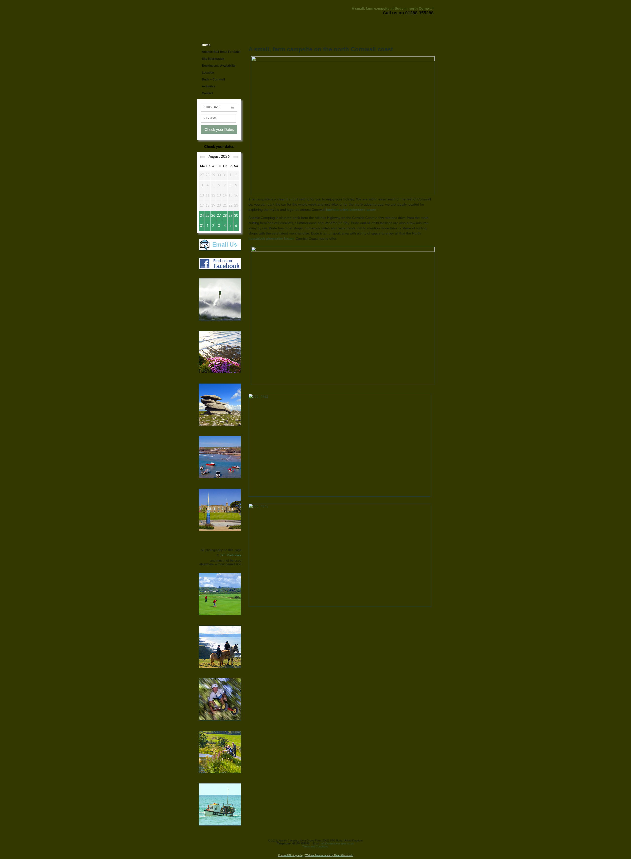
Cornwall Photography (290, 855)
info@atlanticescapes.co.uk (337, 843)
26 (213, 215)
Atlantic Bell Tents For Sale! (221, 52)
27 (219, 215)
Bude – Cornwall (213, 79)
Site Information (213, 58)
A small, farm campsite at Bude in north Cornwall (393, 8)
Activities (208, 86)
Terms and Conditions (315, 846)
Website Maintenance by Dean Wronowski (329, 855)
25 (208, 215)
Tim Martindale (230, 555)
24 (202, 215)
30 (236, 215)
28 (225, 215)
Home (206, 45)
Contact (207, 93)
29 (230, 215)
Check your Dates (219, 129)
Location (208, 72)
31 (202, 226)
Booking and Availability (219, 65)
